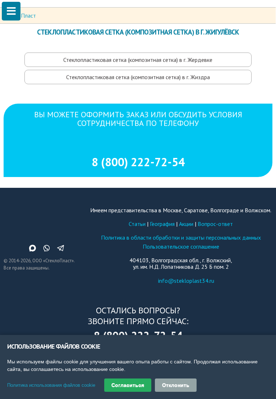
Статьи (137, 223)
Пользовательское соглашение (181, 246)
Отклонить (175, 385)
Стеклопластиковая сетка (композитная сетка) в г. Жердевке (137, 59)
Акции (186, 223)
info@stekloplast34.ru (186, 280)
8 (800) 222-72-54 (138, 161)
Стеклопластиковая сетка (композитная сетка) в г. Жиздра (138, 77)
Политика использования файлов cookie (51, 385)
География (162, 223)
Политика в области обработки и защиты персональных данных (181, 237)
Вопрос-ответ (215, 223)
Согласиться (127, 385)
